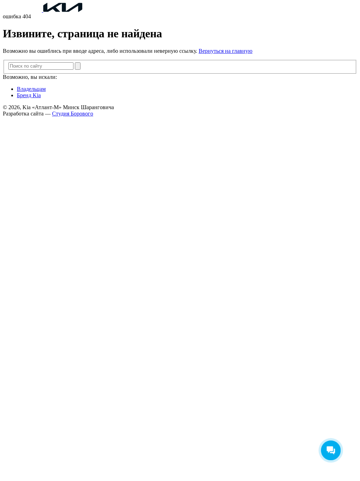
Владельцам (31, 89)
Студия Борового (72, 114)
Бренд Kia (29, 95)
